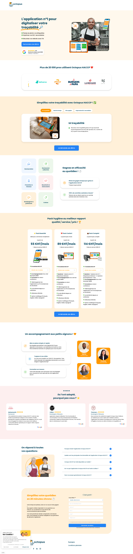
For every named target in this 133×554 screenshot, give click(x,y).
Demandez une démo (31, 44)
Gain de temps (57, 110)
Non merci (6, 547)
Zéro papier (68, 110)
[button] (3, 552)
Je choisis (15, 547)
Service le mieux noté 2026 (35, 52)
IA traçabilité (45, 110)
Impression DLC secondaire (83, 110)
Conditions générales (75, 545)
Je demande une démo (66, 148)
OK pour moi (25, 547)
